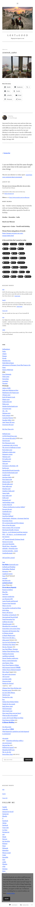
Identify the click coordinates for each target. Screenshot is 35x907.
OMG (3, 330)
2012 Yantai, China (7, 663)
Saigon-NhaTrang (7, 370)
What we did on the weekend (10, 715)
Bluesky (4, 816)
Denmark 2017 (6, 500)
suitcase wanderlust (8, 597)
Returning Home (7, 521)
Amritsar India (6, 477)
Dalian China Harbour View (10, 651)
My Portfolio (6, 841)
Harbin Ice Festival (8, 683)
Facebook (5, 821)
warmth (4, 578)
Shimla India (6, 482)
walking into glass (7, 622)
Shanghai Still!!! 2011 (8, 750)
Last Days (5, 594)
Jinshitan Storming (8, 654)
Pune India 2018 (7, 486)
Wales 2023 (5, 404)
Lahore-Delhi (6, 388)
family (4, 300)
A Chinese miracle (7, 633)
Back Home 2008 (7, 706)
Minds (4, 837)
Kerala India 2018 (7, 484)
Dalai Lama (5, 377)
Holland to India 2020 (8, 452)
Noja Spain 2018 (7, 479)
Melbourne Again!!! (8, 747)
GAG (3, 860)
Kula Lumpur (6, 415)
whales (4, 354)
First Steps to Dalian (8, 720)
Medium (4, 869)
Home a (9, 661)
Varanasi (4, 383)
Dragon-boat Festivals (9, 603)
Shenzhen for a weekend (9, 626)
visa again (5, 738)
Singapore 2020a (7, 454)
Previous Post (7, 153)
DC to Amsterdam (13, 523)
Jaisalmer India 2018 (8, 491)
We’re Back (5, 672)
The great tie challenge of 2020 (11, 447)
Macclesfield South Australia (10, 470)
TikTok (4, 823)
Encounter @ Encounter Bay (10, 631)
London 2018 (6, 475)
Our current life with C (9, 438)
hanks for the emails (9, 704)
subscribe (28, 759)
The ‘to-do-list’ (6, 752)
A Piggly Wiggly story (8, 635)
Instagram (5, 814)
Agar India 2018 (7, 496)
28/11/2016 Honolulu (8, 544)
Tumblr (4, 807)
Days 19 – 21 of (15, 532)
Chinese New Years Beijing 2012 (11, 688)
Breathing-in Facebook (9, 615)
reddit (4, 862)
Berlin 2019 (5, 468)
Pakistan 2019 (6, 457)
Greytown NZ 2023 (8, 425)
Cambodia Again (7, 553)
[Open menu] (17, 3)
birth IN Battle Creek (8, 397)
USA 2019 (5, 463)
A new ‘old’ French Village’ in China (12, 718)
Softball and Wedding (8, 567)
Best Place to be (6, 580)
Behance (4, 844)
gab (3, 834)
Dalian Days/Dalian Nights (10, 702)
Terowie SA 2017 (7, 509)
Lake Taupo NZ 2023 (8, 422)
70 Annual (13, 539)
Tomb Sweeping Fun (8, 619)
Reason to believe (7, 590)
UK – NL (5, 411)
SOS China (5, 610)
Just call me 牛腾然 (8, 729)
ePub (3, 866)
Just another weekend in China (11, 608)
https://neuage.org (9, 193)
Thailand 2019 (6, 461)
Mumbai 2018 (6, 489)
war (3, 317)
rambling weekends (8, 656)
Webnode (5, 848)
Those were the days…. (9, 638)
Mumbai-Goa (6, 361)
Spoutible (5, 857)
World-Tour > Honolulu (9, 546)
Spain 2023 (15, 393)
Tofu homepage (7, 709)
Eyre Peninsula (6, 374)
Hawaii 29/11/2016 (7, 542)
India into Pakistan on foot (10, 390)
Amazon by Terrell (7, 812)
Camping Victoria (7, 418)
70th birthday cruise (8, 502)
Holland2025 (6, 349)
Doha (4, 351)
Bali (3, 289)
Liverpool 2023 (6, 409)
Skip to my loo (6, 606)
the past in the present (9, 674)
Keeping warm (6, 690)
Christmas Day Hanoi (8, 644)
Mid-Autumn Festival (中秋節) (11, 667)
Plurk (4, 846)
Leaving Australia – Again (10, 551)
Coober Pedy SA (7, 505)
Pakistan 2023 (6, 413)
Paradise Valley (6, 420)
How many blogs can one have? (11, 713)
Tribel (4, 855)
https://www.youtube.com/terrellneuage (19, 197)
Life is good (5, 677)
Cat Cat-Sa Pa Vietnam (9, 642)
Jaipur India (5, 493)
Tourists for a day (7, 697)
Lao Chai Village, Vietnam (10, 649)
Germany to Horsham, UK (10, 466)
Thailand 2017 (6, 514)
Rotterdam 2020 (7, 450)
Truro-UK (4, 311)
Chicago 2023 (6, 395)
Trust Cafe (5, 828)
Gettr (4, 871)
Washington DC (7, 393)
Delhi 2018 (5, 498)
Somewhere (11, 629)
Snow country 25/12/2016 (11, 528)
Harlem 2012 (6, 695)
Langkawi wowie (7, 574)
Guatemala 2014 (10, 564)
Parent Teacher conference (10, 658)
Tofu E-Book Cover (7, 711)
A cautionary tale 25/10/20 (10, 445)
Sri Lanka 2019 (6, 459)
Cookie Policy (11, 893)
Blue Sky (5, 592)
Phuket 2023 (6, 399)
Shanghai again (7, 624)
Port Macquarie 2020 (8, 443)
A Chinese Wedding (8, 722)
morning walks (6, 679)
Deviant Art (5, 832)
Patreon (4, 839)
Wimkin (4, 864)
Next (3, 576)
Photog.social (6, 853)
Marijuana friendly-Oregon (10, 530)
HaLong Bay (6, 745)
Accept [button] (7, 898)
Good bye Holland (7, 516)
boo (3, 699)
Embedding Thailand (8, 569)
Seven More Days (7, 754)
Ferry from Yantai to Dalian (10, 665)
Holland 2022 (6, 434)
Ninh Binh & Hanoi (8, 363)
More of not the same (8, 525)
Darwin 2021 (6, 441)
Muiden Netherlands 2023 (10, 406)
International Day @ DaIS (10, 617)
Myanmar (5, 571)
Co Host (4, 830)
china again (5, 640)
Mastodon (5, 850)
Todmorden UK (7, 402)
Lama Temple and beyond (10, 601)
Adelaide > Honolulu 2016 (10, 548)
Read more (17, 296)
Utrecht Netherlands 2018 (10, 473)
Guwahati (5, 381)
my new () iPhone (8, 693)
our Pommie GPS (7, 599)
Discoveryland (6, 681)
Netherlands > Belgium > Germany (15, 518)
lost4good (18, 35)
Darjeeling (5, 379)
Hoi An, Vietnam (7, 647)
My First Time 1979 (8, 429)
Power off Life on (7, 612)
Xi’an (3, 585)
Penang (4, 356)
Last (3, 562)
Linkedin (5, 809)
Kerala (4, 358)
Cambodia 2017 (6, 511)
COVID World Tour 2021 (9, 436)
